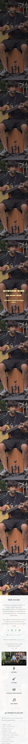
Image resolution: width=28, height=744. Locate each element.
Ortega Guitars (21, 639)
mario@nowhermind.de (14, 635)
